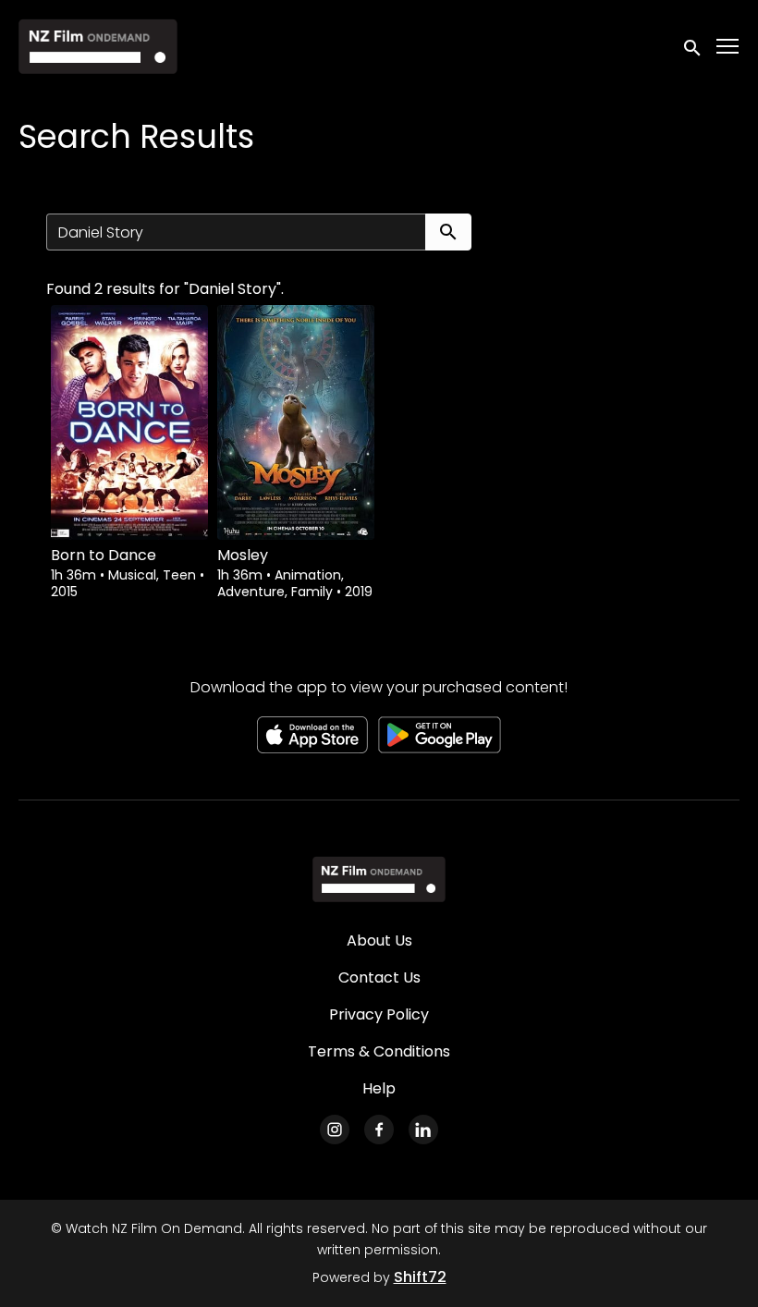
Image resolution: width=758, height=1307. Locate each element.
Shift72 (420, 1277)
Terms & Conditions (379, 1051)
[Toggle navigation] (728, 46)
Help (379, 1088)
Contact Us (379, 977)
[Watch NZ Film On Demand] (378, 879)
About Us (379, 940)
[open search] (693, 45)
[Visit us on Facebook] (379, 1129)
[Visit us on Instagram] (334, 1129)
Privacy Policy (379, 1014)
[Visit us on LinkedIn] (423, 1129)
